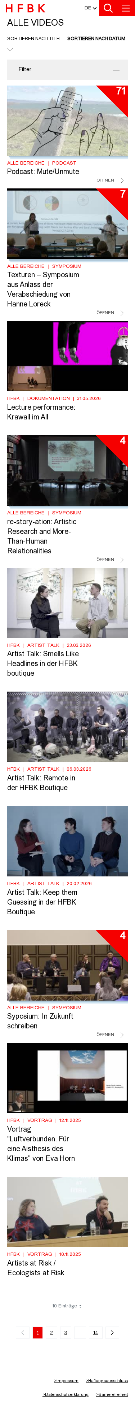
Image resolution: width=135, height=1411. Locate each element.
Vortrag (39, 1120)
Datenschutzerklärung (65, 1395)
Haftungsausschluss (107, 1381)
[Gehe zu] (27, 9)
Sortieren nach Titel (34, 38)
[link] (22, 1332)
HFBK (13, 398)
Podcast (64, 163)
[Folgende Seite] (112, 1332)
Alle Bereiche (26, 163)
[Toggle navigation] (126, 8)
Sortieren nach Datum (96, 38)
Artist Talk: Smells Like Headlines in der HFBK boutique (43, 664)
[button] (88, 8)
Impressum (66, 1381)
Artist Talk (43, 645)
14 (95, 1332)
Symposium (66, 266)
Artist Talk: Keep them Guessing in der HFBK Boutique (42, 902)
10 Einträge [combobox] (64, 1305)
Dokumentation (48, 398)
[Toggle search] (108, 8)
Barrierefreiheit (112, 1395)
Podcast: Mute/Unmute (43, 172)
